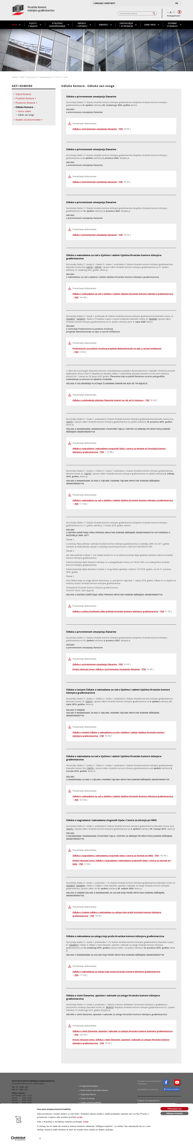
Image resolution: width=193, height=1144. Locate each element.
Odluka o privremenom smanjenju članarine (94, 129)
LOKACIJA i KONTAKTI (104, 3)
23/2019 (80, 319)
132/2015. (73, 945)
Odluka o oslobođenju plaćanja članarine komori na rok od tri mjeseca (108, 400)
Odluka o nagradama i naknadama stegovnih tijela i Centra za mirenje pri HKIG (112, 855)
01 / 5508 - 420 (22, 1087)
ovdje (80, 1117)
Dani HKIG (150, 24)
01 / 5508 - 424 (22, 1089)
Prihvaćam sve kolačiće (175, 1109)
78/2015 (109, 1007)
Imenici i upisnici (82, 24)
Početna (15, 77)
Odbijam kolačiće (174, 1113)
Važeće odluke (24, 111)
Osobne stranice (172, 24)
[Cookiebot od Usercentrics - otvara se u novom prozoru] (18, 1138)
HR (176, 3)
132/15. (89, 267)
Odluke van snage (26, 114)
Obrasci (103, 24)
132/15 (69, 421)
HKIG (14, 24)
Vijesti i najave (33, 24)
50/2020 (153, 319)
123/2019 (80, 885)
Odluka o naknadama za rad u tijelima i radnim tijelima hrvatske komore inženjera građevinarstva (122, 500)
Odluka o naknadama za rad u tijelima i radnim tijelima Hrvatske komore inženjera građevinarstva (122, 293)
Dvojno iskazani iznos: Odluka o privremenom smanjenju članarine (106, 669)
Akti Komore (32, 77)
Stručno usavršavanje (57, 24)
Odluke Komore (46, 77)
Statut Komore (23, 94)
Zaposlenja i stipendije (126, 24)
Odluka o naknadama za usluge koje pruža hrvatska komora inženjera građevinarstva (116, 971)
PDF (121, 129)
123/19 (98, 267)
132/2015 (70, 319)
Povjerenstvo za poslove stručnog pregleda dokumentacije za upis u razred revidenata (116, 348)
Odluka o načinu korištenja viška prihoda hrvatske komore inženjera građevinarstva (115, 611)
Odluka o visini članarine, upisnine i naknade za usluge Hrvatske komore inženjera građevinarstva (122, 1031)
